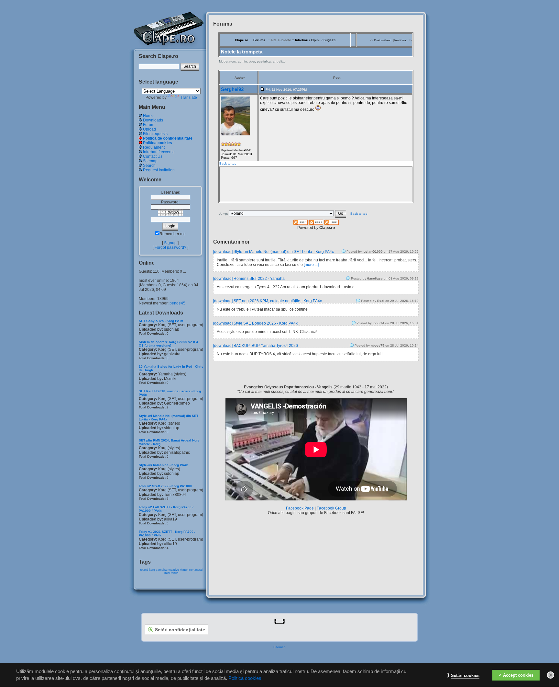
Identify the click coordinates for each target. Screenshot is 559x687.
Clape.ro (241, 40)
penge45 (177, 303)
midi (167, 573)
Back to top (227, 163)
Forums (259, 40)
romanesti (196, 569)
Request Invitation (159, 170)
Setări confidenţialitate (180, 629)
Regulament (154, 147)
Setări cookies (465, 675)
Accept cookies (518, 675)
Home (148, 115)
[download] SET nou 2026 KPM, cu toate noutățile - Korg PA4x (267, 301)
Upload (149, 129)
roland (144, 569)
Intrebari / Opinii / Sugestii (315, 40)
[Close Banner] (550, 675)
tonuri (174, 573)
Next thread (400, 40)
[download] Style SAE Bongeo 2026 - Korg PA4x (255, 323)
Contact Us (152, 156)
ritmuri (184, 569)
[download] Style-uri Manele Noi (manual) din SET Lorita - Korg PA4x (273, 251)
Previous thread (382, 40)
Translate (189, 97)
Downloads (153, 120)
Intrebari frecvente (159, 152)
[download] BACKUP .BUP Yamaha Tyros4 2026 (255, 345)
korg (152, 569)
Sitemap (150, 161)
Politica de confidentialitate (167, 138)
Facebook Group (331, 508)
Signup (170, 243)
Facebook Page (300, 508)
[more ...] (311, 264)
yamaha (161, 569)
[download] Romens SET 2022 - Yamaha (249, 278)
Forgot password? (170, 247)
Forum (148, 124)
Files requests (155, 134)
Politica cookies (157, 143)
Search (149, 165)
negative (173, 569)
